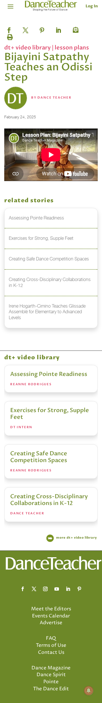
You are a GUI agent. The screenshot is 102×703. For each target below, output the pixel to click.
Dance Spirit (51, 674)
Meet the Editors (51, 609)
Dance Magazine (51, 668)
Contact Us (51, 652)
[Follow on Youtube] (56, 588)
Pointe (51, 681)
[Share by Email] (75, 28)
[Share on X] (25, 28)
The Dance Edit (51, 688)
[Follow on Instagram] (45, 588)
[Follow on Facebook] (22, 588)
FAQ (51, 638)
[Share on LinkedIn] (58, 28)
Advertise (51, 622)
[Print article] (9, 36)
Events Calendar (51, 616)
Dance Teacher (54, 97)
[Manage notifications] (88, 690)
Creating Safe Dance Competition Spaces (38, 457)
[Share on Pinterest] (42, 28)
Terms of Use (51, 645)
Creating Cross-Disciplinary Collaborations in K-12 (49, 500)
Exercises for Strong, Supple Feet (49, 413)
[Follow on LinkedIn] (68, 588)
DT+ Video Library (28, 47)
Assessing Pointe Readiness (48, 374)
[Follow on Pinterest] (79, 588)
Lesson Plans (72, 47)
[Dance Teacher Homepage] (51, 5)
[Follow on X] (34, 588)
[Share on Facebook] (9, 28)
